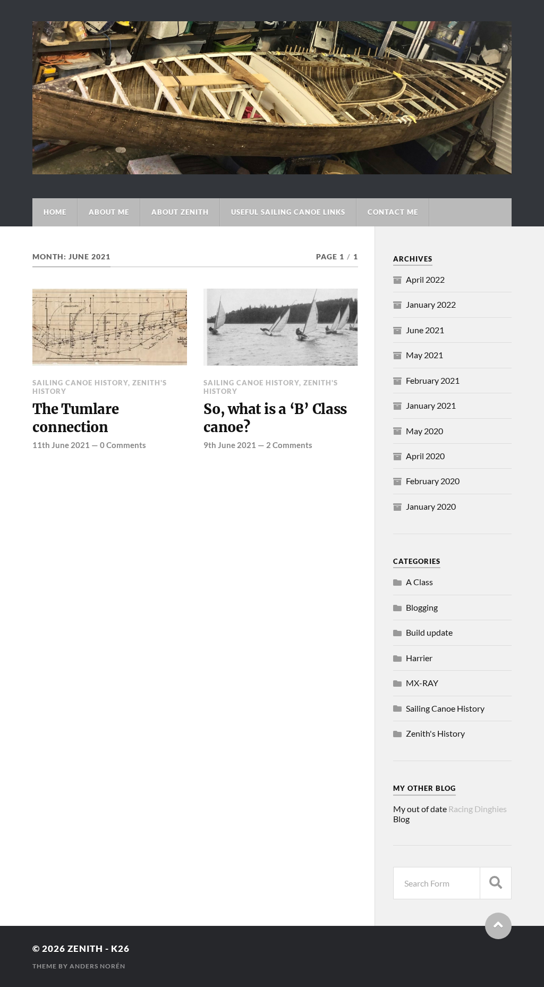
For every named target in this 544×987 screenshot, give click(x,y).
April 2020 (425, 456)
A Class (419, 582)
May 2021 (424, 355)
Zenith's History (435, 733)
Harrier (419, 658)
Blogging (422, 607)
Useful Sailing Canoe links (288, 212)
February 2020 (433, 481)
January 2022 (431, 304)
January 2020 (431, 506)
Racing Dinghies (477, 809)
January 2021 (431, 405)
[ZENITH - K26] (271, 169)
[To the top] (498, 926)
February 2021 (433, 380)
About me (109, 212)
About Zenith (180, 212)
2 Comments (289, 445)
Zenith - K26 (98, 948)
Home (55, 212)
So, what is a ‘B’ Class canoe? (275, 418)
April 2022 (425, 279)
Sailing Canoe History (80, 382)
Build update (429, 632)
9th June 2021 (229, 445)
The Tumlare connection (75, 418)
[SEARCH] (496, 883)
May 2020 (424, 431)
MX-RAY (422, 683)
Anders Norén (97, 966)
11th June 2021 (61, 445)
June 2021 (425, 330)
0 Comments (123, 445)
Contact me (393, 212)
